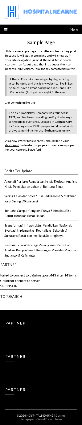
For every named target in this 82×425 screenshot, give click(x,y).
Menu (74, 29)
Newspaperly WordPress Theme (41, 419)
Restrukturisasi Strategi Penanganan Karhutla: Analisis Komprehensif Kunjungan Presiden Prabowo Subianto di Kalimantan (41, 250)
